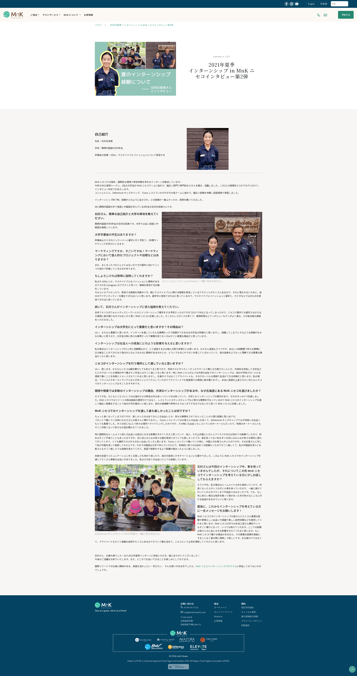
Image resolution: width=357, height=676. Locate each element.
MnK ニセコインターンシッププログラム (216, 566)
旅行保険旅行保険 (249, 616)
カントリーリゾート (223, 611)
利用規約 (245, 625)
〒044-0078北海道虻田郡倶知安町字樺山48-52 (190, 621)
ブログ (98, 25)
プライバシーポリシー (251, 620)
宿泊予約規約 (247, 607)
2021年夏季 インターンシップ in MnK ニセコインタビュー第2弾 (141, 25)
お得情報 (88, 14)
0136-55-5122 (191, 607)
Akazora (218, 616)
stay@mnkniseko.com (195, 612)
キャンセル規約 (248, 611)
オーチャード (220, 607)
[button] (34, 14)
